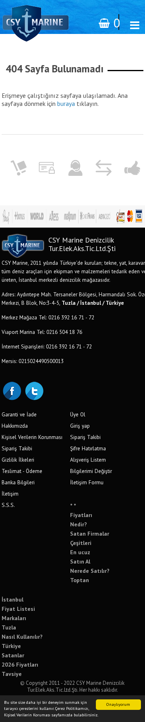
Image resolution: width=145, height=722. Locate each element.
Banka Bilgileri (18, 482)
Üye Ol (77, 414)
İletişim (10, 493)
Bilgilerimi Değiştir (91, 471)
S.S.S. (8, 505)
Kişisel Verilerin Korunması (32, 437)
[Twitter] (34, 390)
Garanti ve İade (19, 414)
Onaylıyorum (118, 704)
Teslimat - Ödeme (22, 471)
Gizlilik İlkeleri (18, 459)
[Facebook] (12, 390)
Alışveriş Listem (88, 459)
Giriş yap (80, 425)
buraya (66, 103)
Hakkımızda (15, 425)
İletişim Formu (87, 482)
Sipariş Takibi (17, 448)
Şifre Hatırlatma (88, 448)
